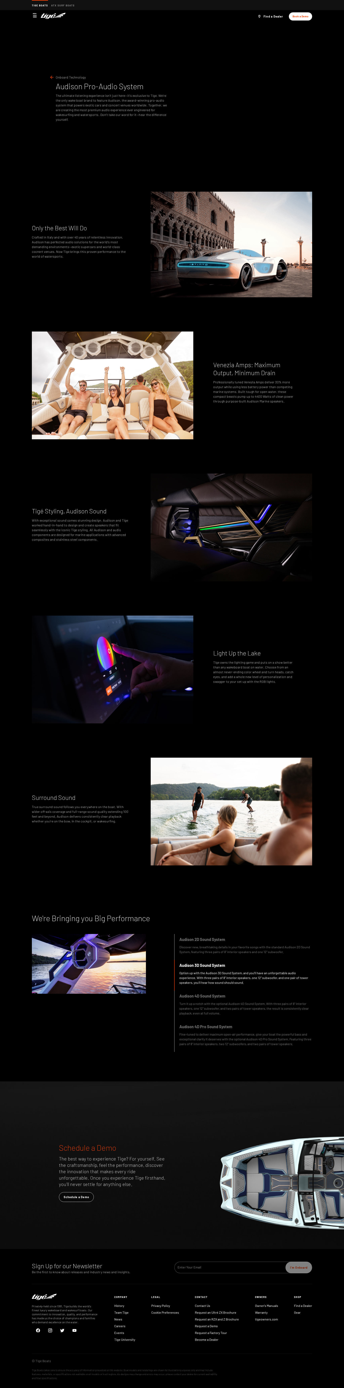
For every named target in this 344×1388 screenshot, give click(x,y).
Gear (297, 1312)
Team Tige (121, 1312)
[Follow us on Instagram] (50, 1330)
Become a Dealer (206, 1339)
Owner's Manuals (266, 1306)
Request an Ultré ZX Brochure (215, 1312)
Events (119, 1333)
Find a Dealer (303, 1306)
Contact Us (202, 1306)
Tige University (124, 1339)
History (119, 1306)
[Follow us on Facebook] (38, 1330)
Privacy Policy (160, 1306)
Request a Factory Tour (211, 1333)
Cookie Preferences (165, 1312)
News (118, 1319)
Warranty (261, 1312)
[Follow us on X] (62, 1330)
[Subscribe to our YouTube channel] (74, 1330)
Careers (119, 1326)
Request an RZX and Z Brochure (217, 1319)
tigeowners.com (266, 1319)
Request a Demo (206, 1326)
